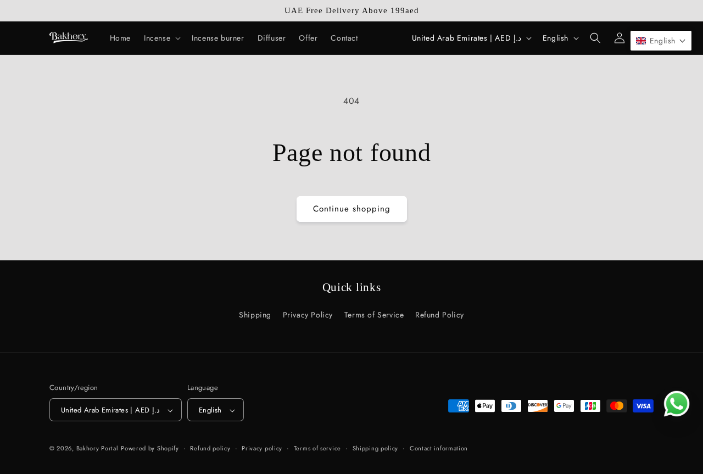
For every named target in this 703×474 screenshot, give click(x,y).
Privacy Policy (308, 314)
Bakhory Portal (97, 448)
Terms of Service (374, 314)
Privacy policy (262, 448)
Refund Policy (439, 314)
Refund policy (210, 448)
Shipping (255, 314)
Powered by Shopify (150, 448)
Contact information (439, 448)
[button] (161, 37)
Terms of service (317, 448)
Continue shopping (351, 209)
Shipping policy (376, 448)
